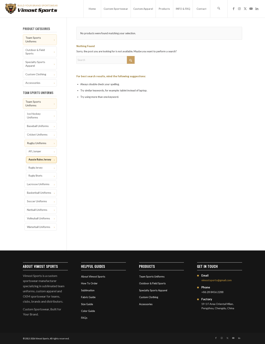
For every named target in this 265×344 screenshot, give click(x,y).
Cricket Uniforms (37, 134)
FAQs (84, 317)
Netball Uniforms (37, 209)
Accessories (32, 82)
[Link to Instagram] (239, 8)
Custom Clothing (35, 74)
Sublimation (87, 290)
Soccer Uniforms (37, 201)
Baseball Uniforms (38, 126)
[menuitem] (92, 9)
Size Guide (87, 304)
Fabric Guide (88, 297)
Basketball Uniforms (39, 192)
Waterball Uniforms (38, 226)
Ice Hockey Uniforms (34, 115)
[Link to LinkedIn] (257, 8)
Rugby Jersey (35, 167)
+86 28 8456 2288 (212, 292)
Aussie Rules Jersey (40, 159)
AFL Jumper (35, 151)
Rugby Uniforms (36, 143)
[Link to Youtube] (251, 8)
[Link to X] (245, 8)
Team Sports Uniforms (33, 39)
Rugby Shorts (35, 175)
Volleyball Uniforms (38, 218)
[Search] (219, 9)
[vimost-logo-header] (31, 9)
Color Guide (88, 310)
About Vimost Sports (93, 276)
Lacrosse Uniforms (38, 184)
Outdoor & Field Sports (35, 51)
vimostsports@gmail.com (216, 280)
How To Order (89, 283)
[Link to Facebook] (233, 8)
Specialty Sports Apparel (35, 63)
